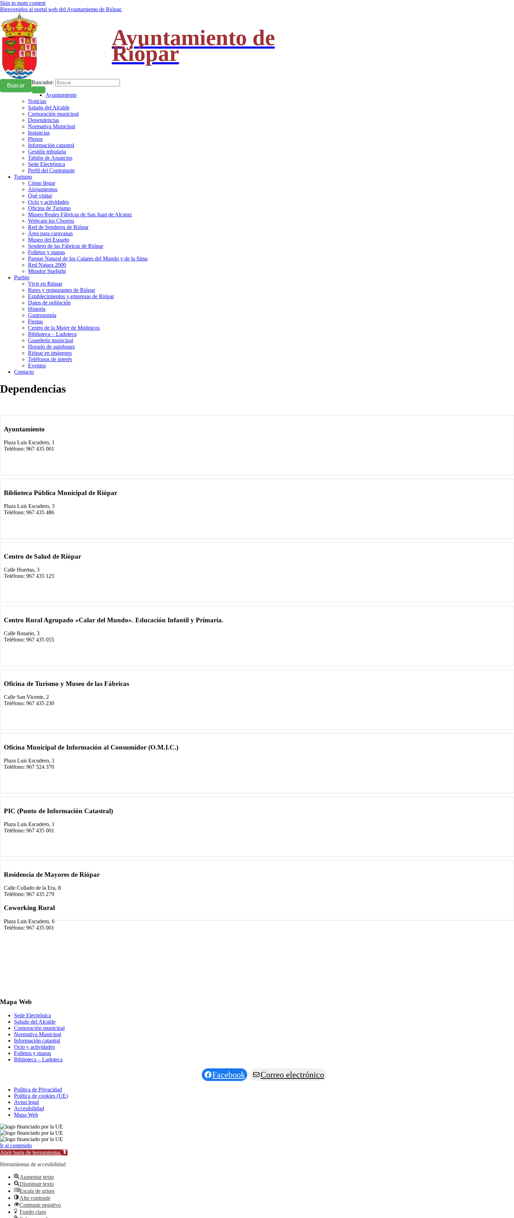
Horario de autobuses (51, 347)
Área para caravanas (50, 233)
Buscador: (42, 82)
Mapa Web (26, 1115)
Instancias (39, 133)
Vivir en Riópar (45, 284)
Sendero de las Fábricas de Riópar (65, 246)
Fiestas (35, 321)
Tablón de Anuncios (50, 158)
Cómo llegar (41, 183)
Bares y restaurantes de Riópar (61, 290)
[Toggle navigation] (38, 89)
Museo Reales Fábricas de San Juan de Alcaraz (80, 214)
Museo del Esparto (48, 240)
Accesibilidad (29, 1108)
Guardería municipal (50, 340)
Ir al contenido (16, 1145)
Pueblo (21, 277)
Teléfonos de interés (50, 359)
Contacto (24, 372)
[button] (33, 1152)
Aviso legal (26, 1102)
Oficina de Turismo (49, 208)
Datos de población (49, 303)
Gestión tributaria (47, 152)
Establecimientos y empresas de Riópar (71, 296)
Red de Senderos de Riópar (58, 227)
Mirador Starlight (47, 271)
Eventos (37, 365)
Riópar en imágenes (50, 353)
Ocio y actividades (48, 202)
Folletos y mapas (46, 252)
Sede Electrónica (46, 164)
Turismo (23, 177)
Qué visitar (40, 196)
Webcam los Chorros (51, 221)
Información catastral (51, 145)
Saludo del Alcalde (49, 107)
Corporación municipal (53, 114)
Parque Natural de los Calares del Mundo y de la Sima (88, 258)
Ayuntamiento (61, 95)
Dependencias (43, 120)
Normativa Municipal (51, 126)
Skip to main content (22, 3)
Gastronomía (42, 315)
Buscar (15, 85)
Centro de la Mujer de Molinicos (64, 328)
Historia (36, 309)
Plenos (35, 139)
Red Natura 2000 (47, 265)
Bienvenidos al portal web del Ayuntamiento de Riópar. (61, 9)
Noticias (37, 101)
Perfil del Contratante (51, 170)
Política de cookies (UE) (41, 1096)
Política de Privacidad (38, 1089)
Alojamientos (42, 189)
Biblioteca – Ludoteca (52, 334)
